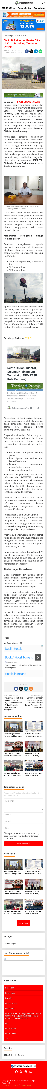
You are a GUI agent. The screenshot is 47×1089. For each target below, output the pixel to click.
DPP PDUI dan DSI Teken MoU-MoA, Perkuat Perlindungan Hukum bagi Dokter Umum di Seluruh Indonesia (34, 754)
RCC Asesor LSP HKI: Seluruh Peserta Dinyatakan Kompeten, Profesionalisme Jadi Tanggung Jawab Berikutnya (34, 774)
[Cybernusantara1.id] (24, 3)
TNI (6, 1038)
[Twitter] (21, 689)
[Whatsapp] (40, 51)
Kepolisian (9, 988)
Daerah (8, 998)
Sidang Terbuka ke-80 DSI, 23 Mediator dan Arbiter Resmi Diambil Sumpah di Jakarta (12, 774)
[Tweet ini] (31, 51)
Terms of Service (11, 1085)
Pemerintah (10, 1008)
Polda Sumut (10, 1033)
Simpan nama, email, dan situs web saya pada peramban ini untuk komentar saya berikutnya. (22, 835)
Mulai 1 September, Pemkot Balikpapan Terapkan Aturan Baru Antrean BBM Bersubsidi (12, 735)
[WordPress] (26, 689)
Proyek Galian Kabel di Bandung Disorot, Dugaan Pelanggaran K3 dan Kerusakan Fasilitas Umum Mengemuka (13, 702)
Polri (7, 1023)
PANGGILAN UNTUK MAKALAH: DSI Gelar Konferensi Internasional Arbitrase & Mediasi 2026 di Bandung (33, 735)
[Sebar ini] (27, 51)
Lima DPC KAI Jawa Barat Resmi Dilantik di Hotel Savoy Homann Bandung (13, 754)
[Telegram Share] (36, 51)
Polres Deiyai (10, 1028)
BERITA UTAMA (9, 52)
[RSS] (31, 689)
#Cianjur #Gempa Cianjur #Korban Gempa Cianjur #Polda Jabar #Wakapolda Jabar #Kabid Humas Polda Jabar (23, 1015)
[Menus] (4, 3)
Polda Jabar (10, 993)
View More (23, 923)
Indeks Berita (26, 1085)
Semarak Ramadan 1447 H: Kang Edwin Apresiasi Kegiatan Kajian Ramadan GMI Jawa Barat (34, 701)
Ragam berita (11, 1003)
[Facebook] (16, 689)
